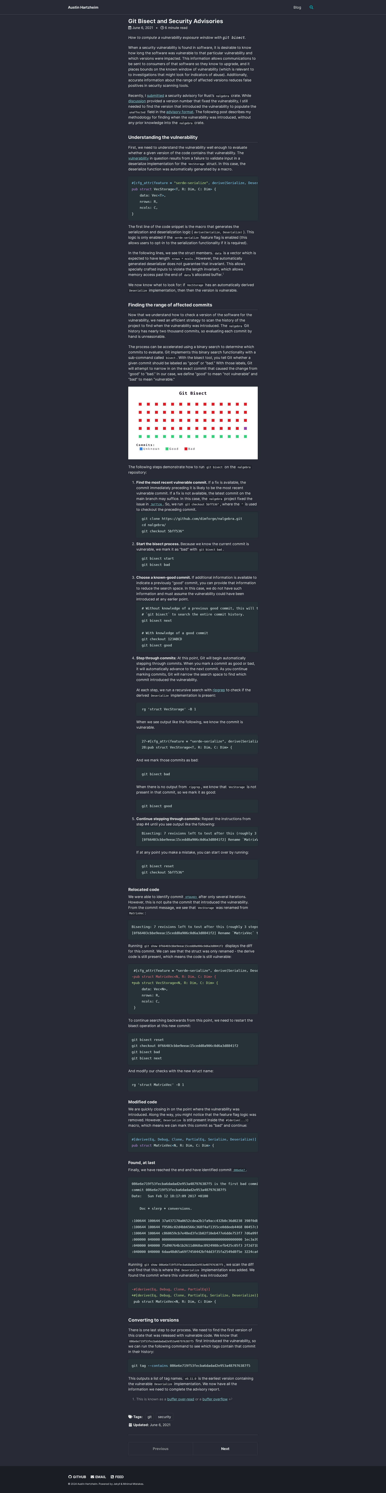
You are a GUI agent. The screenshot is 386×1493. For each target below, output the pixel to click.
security (164, 1417)
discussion (137, 101)
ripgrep (219, 690)
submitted (155, 95)
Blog (297, 7)
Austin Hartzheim (83, 7)
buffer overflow (215, 1399)
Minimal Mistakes (133, 1483)
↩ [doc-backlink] (231, 1399)
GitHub (79, 1477)
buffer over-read (180, 1399)
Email (100, 1477)
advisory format (179, 112)
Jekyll (116, 1483)
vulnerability (138, 158)
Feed (119, 1477)
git (150, 1417)
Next (225, 1449)
